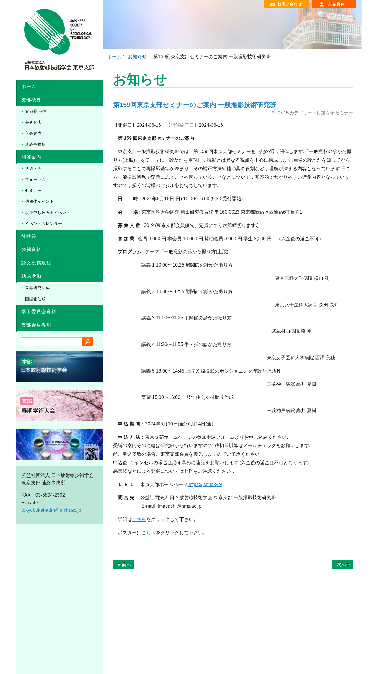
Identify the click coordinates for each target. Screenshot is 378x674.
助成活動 (31, 276)
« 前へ (124, 564)
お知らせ (325, 113)
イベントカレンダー (43, 223)
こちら (139, 519)
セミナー (33, 190)
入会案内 (33, 133)
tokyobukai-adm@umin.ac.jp (51, 510)
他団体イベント (39, 201)
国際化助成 (35, 299)
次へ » (343, 564)
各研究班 (33, 122)
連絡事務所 (35, 144)
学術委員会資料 (38, 311)
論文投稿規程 (36, 262)
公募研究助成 (37, 287)
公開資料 (31, 249)
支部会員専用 (36, 324)
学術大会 (33, 168)
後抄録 (28, 236)
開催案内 (31, 157)
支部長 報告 (36, 111)
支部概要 (31, 99)
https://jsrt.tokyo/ (205, 484)
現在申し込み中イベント (48, 212)
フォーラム (35, 179)
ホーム (28, 86)
